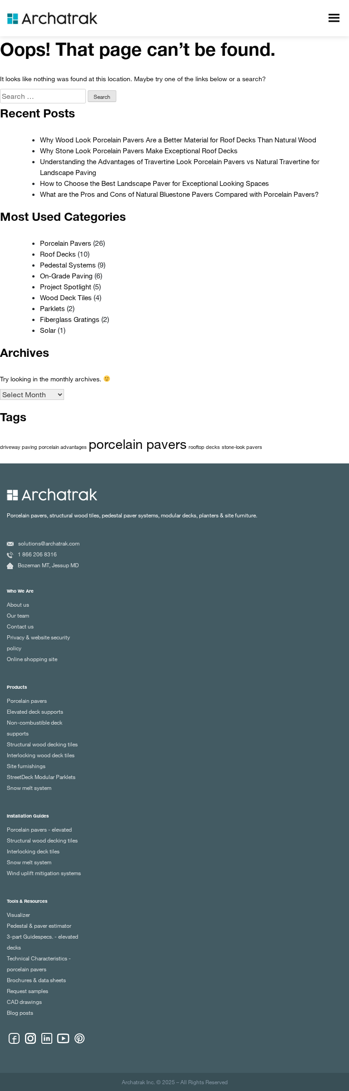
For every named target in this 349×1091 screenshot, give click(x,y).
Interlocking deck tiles (33, 851)
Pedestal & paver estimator (39, 925)
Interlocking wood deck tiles (41, 755)
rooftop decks (204, 447)
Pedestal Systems (68, 265)
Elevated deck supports (35, 711)
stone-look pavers (242, 447)
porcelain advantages (63, 447)
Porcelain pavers (27, 700)
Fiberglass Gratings (70, 319)
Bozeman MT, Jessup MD (48, 565)
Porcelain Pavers (65, 243)
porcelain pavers (138, 443)
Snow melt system (29, 787)
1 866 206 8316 (37, 554)
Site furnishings (26, 766)
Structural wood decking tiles (42, 744)
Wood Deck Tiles (66, 297)
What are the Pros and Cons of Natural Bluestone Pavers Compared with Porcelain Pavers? (179, 194)
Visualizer (18, 914)
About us (18, 604)
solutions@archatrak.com (49, 543)
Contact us (20, 626)
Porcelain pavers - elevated (39, 829)
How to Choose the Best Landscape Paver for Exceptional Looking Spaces (154, 183)
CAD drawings (24, 1001)
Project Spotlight (65, 286)
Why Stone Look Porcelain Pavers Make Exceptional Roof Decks (139, 150)
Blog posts (20, 1012)
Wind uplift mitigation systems (44, 873)
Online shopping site (32, 658)
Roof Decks (58, 254)
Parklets (52, 308)
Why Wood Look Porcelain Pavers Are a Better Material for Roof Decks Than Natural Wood (178, 140)
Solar (48, 330)
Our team (18, 615)
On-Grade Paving (66, 276)
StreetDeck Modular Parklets (41, 776)
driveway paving (18, 447)
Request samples (27, 990)
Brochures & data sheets (36, 980)
